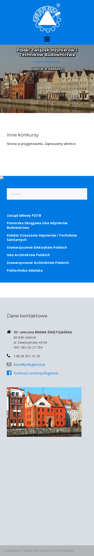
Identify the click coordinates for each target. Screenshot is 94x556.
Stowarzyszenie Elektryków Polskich (37, 247)
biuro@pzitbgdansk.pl (29, 364)
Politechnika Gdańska (25, 270)
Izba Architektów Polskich (28, 255)
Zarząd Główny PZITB (24, 215)
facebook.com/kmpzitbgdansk (36, 373)
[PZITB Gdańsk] (47, 17)
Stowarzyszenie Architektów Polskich (38, 262)
